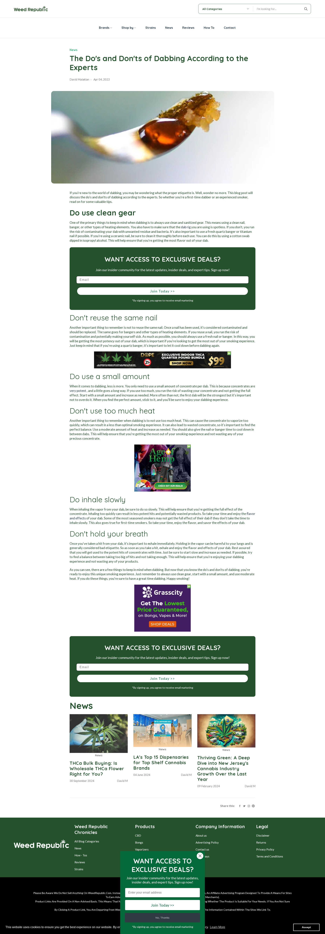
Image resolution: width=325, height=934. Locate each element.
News (73, 50)
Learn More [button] (217, 927)
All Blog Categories (86, 841)
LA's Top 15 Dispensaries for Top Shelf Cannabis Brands (161, 762)
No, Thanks (162, 917)
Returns (261, 842)
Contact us (202, 849)
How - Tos (80, 855)
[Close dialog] (200, 856)
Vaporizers (142, 849)
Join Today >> (162, 291)
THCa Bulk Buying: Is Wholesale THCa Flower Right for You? (97, 768)
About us (201, 835)
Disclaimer (263, 835)
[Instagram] (248, 805)
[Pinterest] (253, 805)
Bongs (139, 842)
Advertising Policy (207, 842)
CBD (138, 835)
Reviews (79, 862)
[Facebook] (239, 805)
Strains (78, 869)
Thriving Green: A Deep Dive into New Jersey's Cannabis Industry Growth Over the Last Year (223, 768)
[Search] (306, 9)
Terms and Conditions (269, 856)
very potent (78, 391)
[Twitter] (244, 805)
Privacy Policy (265, 849)
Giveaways (202, 856)
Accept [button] (306, 927)
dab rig (186, 227)
